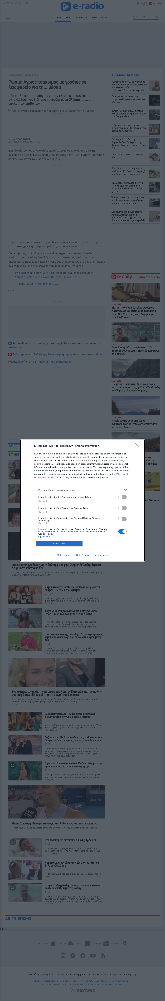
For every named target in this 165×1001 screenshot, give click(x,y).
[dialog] (82, 500)
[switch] (122, 497)
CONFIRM (59, 543)
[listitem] (82, 490)
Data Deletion (64, 555)
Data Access (82, 555)
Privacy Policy (101, 555)
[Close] (138, 446)
